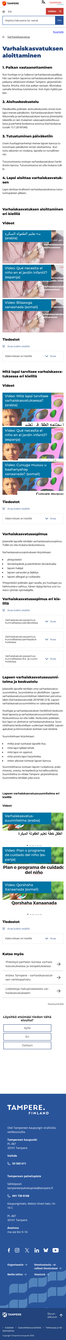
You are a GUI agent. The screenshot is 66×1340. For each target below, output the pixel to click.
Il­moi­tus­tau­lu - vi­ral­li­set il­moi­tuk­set (46, 1266)
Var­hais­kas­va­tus (18, 37)
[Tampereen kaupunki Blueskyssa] (45, 1250)
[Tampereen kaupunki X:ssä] (27, 1250)
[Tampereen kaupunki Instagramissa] (17, 1250)
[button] (27, 1028)
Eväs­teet (9, 1327)
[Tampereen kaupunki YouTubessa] (55, 1250)
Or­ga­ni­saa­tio (15, 1264)
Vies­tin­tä (39, 1274)
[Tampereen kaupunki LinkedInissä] (36, 1250)
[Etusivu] (11, 3)
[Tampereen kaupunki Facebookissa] (9, 1250)
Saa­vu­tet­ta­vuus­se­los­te (29, 1327)
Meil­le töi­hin (15, 1274)
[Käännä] (43, 2)
